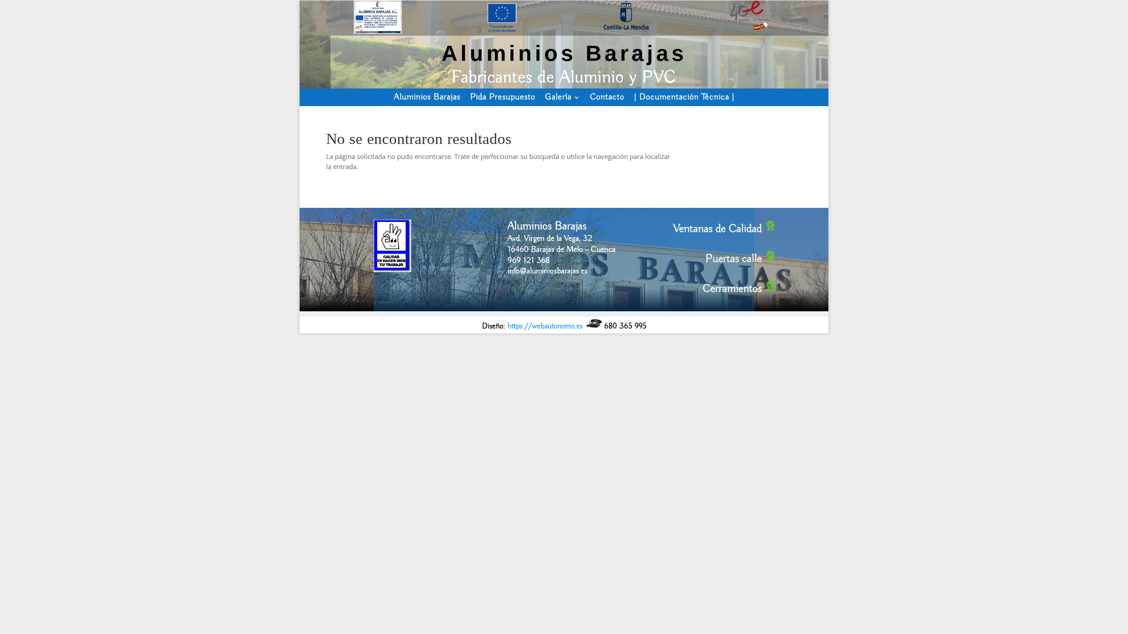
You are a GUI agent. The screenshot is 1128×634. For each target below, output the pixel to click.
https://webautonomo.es (545, 326)
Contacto (607, 97)
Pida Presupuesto (502, 97)
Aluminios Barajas (427, 97)
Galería (558, 97)
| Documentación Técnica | (684, 97)
